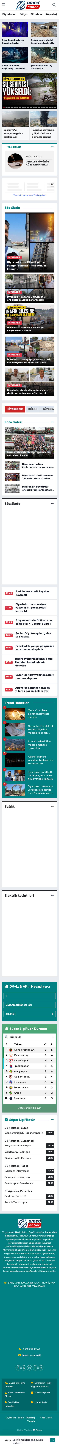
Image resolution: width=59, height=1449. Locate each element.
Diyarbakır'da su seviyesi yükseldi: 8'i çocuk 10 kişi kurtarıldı (30, 607)
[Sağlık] (52, 806)
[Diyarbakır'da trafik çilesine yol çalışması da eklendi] (29, 319)
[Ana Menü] (3, 5)
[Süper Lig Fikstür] (52, 1120)
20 (55, 107)
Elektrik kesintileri (19, 895)
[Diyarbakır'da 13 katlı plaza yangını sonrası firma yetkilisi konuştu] (29, 242)
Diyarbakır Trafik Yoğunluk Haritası (41, 1385)
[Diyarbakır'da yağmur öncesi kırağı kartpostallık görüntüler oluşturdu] (12, 488)
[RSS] (40, 1367)
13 (36, 107)
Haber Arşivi (41, 1402)
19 (52, 107)
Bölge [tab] (32, 409)
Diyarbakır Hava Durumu (15, 1385)
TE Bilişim (37, 1430)
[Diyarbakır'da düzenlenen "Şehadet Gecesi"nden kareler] (12, 477)
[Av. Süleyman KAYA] (15, 161)
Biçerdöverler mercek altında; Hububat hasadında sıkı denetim (34, 662)
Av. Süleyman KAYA (36, 156)
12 (34, 107)
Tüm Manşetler (42, 1393)
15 (42, 107)
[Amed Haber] (28, 5)
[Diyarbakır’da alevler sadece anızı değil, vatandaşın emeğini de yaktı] (29, 381)
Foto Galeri (46, 1418)
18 (50, 107)
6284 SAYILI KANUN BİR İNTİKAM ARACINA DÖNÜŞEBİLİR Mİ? (37, 163)
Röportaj (51, 14)
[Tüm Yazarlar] (52, 147)
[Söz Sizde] (52, 503)
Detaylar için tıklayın (29, 1108)
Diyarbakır (9, 14)
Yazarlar (31, 1421)
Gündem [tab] (49, 409)
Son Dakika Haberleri (12, 1404)
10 (28, 107)
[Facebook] (18, 1367)
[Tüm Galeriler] (52, 422)
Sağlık (10, 806)
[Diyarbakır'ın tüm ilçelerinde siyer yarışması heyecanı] (12, 465)
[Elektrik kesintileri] (52, 895)
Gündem (36, 14)
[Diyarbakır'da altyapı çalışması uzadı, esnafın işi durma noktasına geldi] (29, 351)
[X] (23, 1367)
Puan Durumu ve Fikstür (15, 1394)
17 (47, 107)
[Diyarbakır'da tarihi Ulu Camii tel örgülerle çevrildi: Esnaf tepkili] (29, 288)
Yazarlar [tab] (14, 147)
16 (44, 107)
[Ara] (54, 5)
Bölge (23, 14)
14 (39, 107)
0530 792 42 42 (31, 1349)
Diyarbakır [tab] (15, 409)
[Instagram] (29, 1367)
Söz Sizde (12, 503)
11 (31, 107)
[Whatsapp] (35, 1367)
